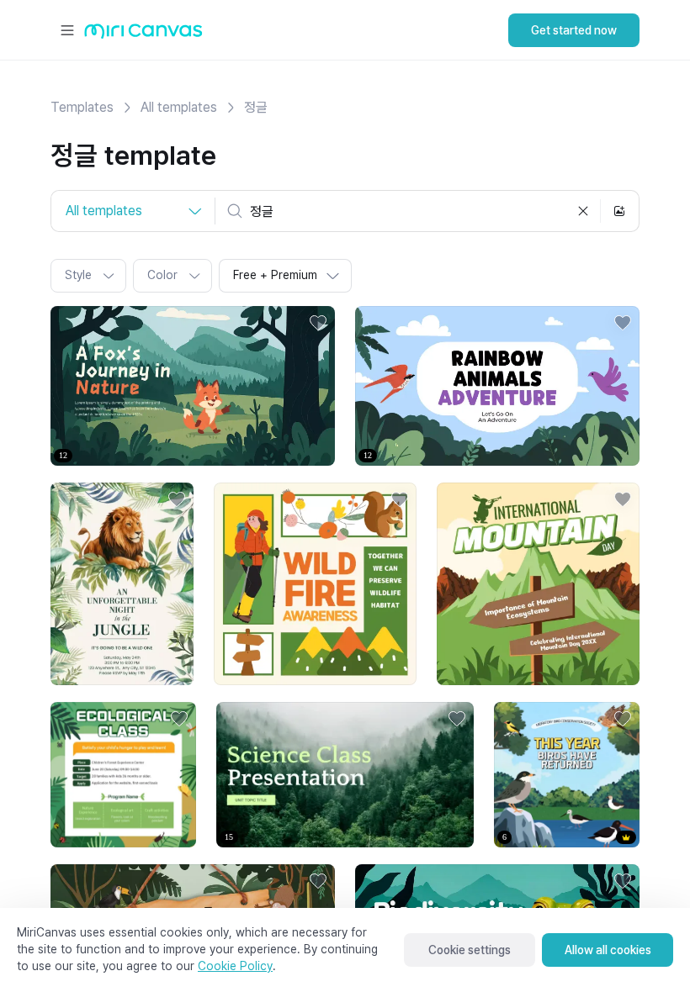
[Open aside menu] (67, 30)
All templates (179, 107)
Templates (82, 107)
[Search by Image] (619, 211)
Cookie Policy (235, 966)
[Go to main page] (143, 35)
